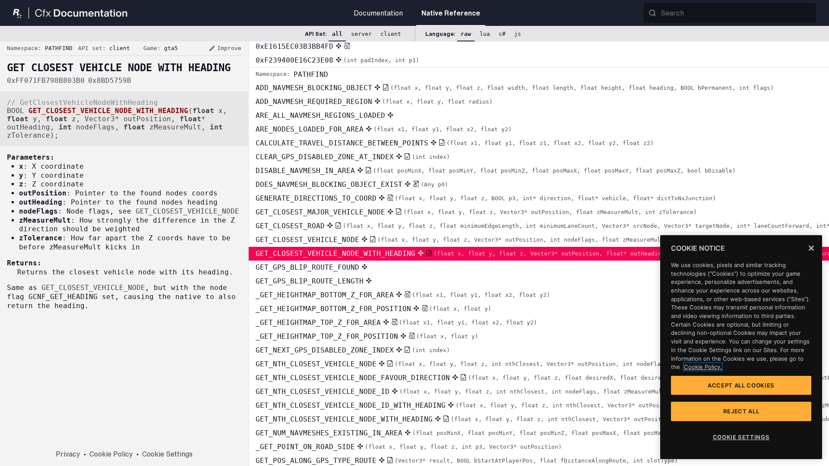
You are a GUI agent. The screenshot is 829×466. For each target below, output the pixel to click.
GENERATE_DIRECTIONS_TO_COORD (486, 198)
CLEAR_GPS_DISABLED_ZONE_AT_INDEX (353, 157)
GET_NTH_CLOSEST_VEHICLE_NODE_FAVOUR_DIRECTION (542, 378)
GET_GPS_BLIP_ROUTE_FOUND (307, 267)
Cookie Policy (111, 454)
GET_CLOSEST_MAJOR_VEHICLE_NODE (476, 212)
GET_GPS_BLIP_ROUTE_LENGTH (310, 281)
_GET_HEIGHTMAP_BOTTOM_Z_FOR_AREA (403, 295)
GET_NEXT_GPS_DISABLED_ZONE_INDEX (353, 350)
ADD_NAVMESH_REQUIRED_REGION (374, 102)
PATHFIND (292, 74)
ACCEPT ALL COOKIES (741, 385)
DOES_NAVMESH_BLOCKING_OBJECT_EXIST (352, 184)
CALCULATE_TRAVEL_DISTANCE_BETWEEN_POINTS (455, 143)
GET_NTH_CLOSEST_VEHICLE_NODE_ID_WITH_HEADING (542, 405)
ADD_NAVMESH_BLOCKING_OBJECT (515, 88)
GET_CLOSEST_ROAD (542, 226)
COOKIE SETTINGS (741, 437)
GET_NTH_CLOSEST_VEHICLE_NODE (529, 364)
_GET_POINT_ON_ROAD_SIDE (409, 447)
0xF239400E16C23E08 (337, 60)
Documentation (378, 13)
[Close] (811, 248)
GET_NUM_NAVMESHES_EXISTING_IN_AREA (489, 433)
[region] (741, 347)
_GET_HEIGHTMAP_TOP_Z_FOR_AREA (396, 322)
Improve (225, 48)
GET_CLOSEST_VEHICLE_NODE (493, 240)
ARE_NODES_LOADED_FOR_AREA (384, 129)
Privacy (68, 454)
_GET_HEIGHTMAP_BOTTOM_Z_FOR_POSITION (373, 309)
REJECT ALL (741, 411)
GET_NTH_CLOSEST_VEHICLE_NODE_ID (493, 391)
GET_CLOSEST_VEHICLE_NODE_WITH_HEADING (542, 253)
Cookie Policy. (703, 366)
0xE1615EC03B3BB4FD (294, 46)
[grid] (539, 253)
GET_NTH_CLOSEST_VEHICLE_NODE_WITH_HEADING (542, 419)
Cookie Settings (167, 454)
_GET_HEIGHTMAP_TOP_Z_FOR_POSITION (367, 336)
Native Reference (450, 13)
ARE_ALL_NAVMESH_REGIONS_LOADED (320, 115)
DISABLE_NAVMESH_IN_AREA (496, 171)
